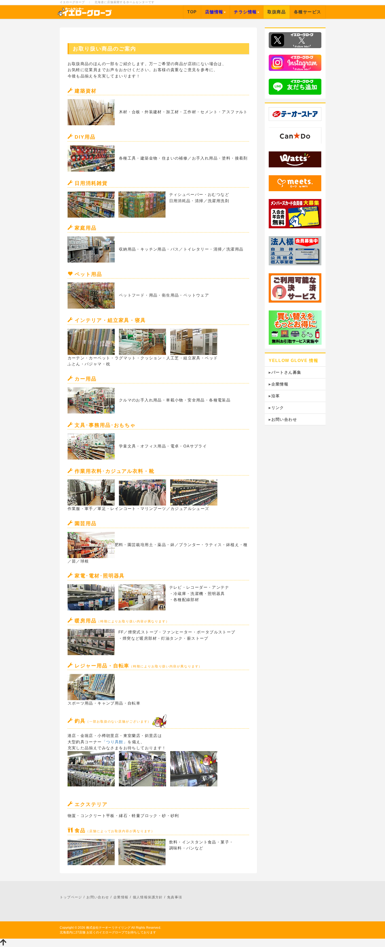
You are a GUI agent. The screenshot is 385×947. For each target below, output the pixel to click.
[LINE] (295, 86)
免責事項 (174, 897)
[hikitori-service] (295, 327)
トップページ (71, 897)
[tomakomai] (295, 159)
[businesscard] (295, 250)
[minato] (295, 183)
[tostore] (295, 114)
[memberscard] (295, 213)
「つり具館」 (115, 742)
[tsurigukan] (159, 721)
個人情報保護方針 (148, 897)
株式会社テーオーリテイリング (108, 927)
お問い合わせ (97, 897)
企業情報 (121, 897)
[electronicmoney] (295, 287)
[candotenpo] (295, 135)
